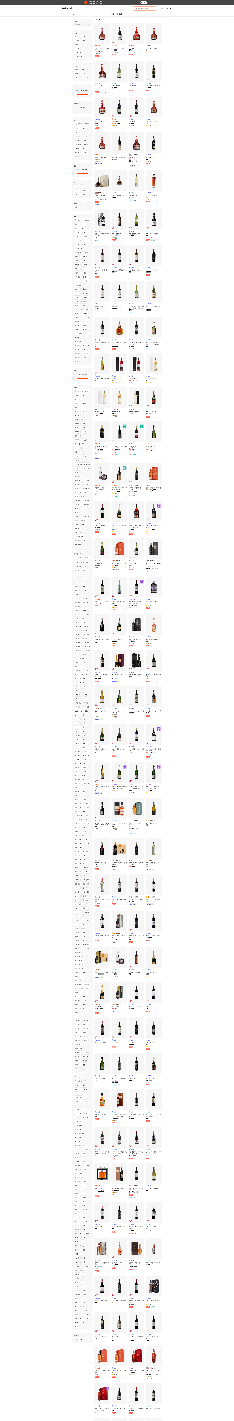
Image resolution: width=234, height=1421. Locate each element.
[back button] (73, 14)
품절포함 (78, 24)
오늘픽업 (87, 24)
